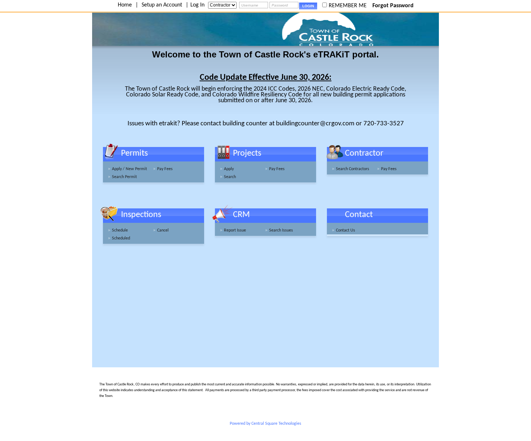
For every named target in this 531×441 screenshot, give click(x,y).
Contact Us (345, 230)
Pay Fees (165, 169)
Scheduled (121, 238)
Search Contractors (352, 169)
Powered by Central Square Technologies (265, 423)
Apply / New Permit (129, 169)
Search (230, 177)
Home (125, 5)
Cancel (163, 230)
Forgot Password (393, 6)
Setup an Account (162, 5)
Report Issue (235, 230)
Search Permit (124, 177)
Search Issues (281, 230)
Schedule (120, 230)
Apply (229, 169)
